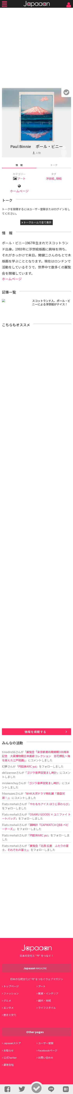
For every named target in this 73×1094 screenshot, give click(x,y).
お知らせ (9, 1050)
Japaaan (37, 4)
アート (22, 178)
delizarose (9, 772)
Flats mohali (10, 804)
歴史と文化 (10, 1015)
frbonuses (8, 793)
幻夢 (4, 766)
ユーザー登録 (45, 1043)
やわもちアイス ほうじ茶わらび (49, 804)
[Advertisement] (36, 47)
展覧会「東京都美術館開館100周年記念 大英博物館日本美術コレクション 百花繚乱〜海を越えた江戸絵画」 (36, 756)
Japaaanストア (12, 1043)
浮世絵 (50, 178)
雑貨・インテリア (48, 993)
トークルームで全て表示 (37, 222)
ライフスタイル (47, 1007)
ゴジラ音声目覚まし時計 (42, 772)
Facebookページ (47, 1050)
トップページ (11, 986)
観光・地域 (44, 1000)
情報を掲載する (35, 732)
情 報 (19, 165)
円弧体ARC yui (27, 766)
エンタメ (9, 1007)
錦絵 (59, 178)
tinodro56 (8, 752)
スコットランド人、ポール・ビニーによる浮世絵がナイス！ (51, 302)
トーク (53, 165)
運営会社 (9, 1065)
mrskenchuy (10, 783)
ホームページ (19, 191)
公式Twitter (10, 1057)
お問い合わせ (45, 1057)
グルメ (7, 1000)
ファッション (11, 993)
